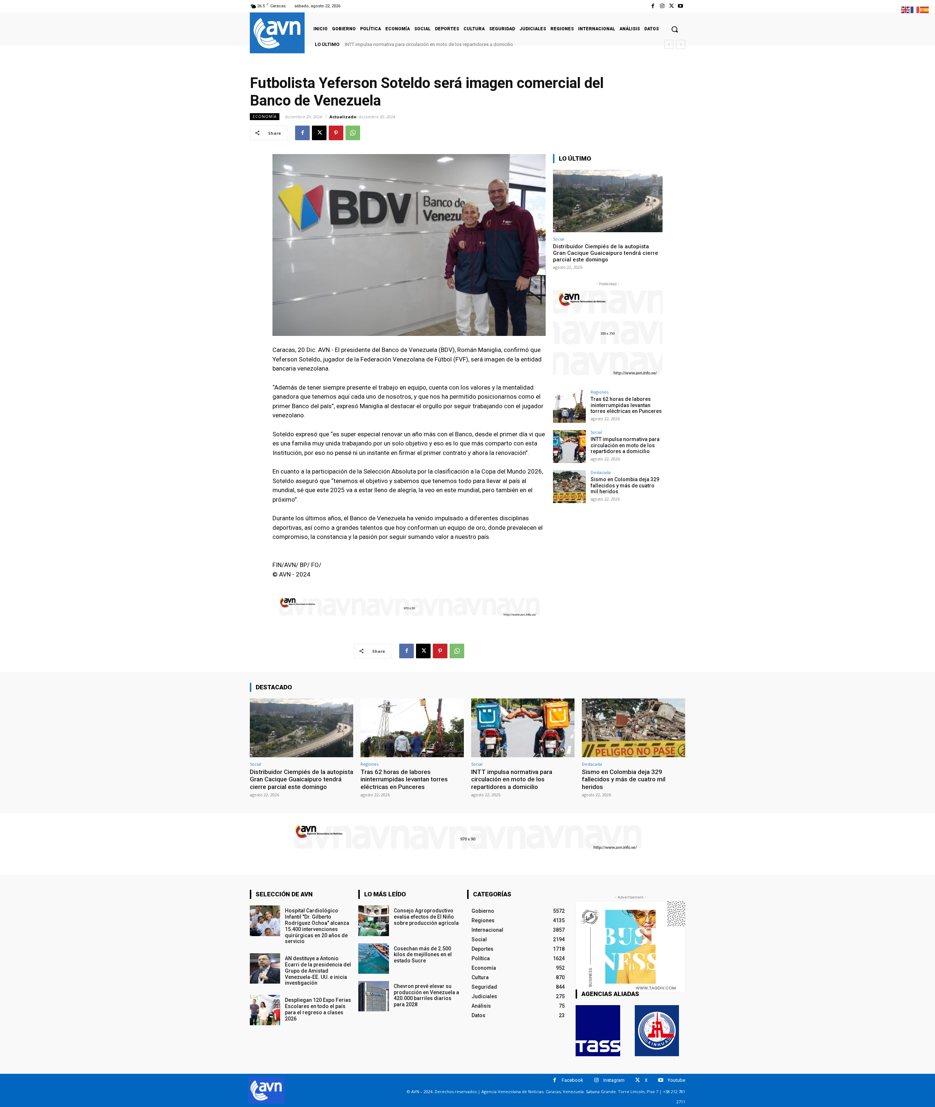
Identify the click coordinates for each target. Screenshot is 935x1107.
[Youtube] (680, 6)
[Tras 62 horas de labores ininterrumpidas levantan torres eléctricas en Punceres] (569, 406)
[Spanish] (925, 9)
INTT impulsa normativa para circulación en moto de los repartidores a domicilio (625, 445)
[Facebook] (652, 6)
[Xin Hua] (657, 1030)
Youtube (676, 1080)
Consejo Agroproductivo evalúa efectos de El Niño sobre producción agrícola (426, 917)
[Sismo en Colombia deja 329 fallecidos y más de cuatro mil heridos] (569, 486)
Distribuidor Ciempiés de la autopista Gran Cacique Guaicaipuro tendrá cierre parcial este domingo (605, 253)
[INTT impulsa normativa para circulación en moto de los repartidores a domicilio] (569, 446)
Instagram (614, 1080)
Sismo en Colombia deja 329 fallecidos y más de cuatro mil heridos (420, 44)
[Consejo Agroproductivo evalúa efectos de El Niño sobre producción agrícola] (373, 920)
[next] (680, 44)
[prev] (668, 44)
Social (558, 239)
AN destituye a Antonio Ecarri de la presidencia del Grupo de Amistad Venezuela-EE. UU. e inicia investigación (318, 970)
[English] (906, 9)
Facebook (572, 1080)
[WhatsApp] (353, 133)
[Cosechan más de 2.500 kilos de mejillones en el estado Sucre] (373, 958)
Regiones (599, 392)
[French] (915, 9)
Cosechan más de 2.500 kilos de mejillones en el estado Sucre (423, 955)
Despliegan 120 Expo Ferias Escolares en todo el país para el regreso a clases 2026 (318, 1009)
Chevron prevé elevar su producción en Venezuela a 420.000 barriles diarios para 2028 (426, 995)
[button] (674, 29)
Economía (264, 116)
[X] (671, 6)
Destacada (601, 472)
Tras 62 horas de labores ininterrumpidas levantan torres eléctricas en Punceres (626, 405)
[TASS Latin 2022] (598, 1030)
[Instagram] (662, 6)
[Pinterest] (336, 133)
